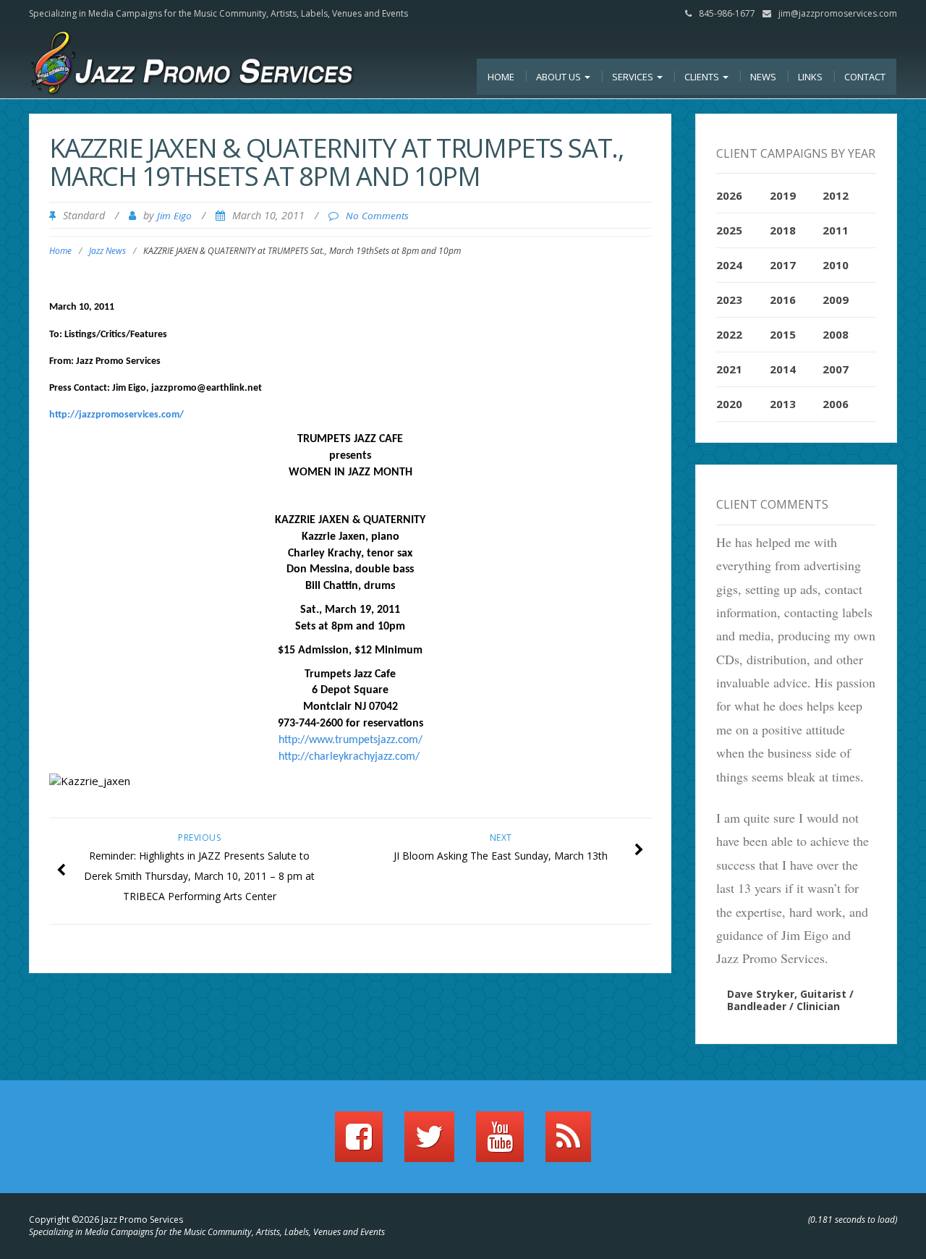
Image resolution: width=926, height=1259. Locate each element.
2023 (729, 299)
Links (810, 76)
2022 (729, 334)
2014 (783, 369)
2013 (783, 404)
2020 (729, 404)
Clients (702, 76)
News (763, 76)
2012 (836, 195)
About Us (559, 76)
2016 (783, 299)
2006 (836, 404)
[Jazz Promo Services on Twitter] (429, 1143)
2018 (783, 230)
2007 (836, 369)
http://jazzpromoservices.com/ (116, 415)
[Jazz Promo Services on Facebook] (359, 1143)
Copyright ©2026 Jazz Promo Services (106, 1219)
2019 (783, 195)
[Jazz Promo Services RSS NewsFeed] (568, 1143)
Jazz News (107, 251)
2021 (729, 369)
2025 (729, 230)
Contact (864, 76)
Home (501, 76)
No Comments (377, 215)
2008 (836, 334)
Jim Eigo (174, 215)
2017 (783, 265)
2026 (729, 195)
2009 (836, 299)
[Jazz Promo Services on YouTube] (500, 1143)
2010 (836, 265)
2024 (729, 265)
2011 (836, 230)
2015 (783, 334)
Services (633, 76)
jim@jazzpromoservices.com (837, 13)
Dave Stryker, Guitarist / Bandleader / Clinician (790, 1000)
